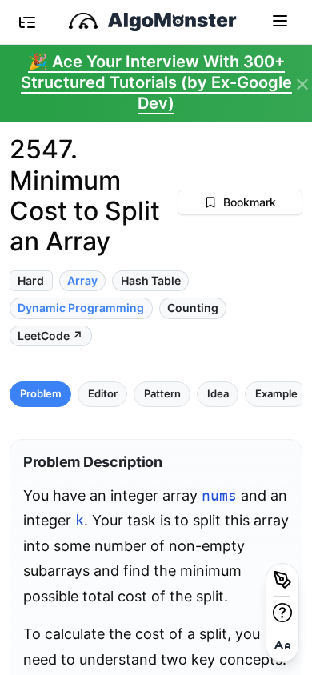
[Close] (302, 84)
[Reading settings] (282, 645)
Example (276, 394)
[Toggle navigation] (280, 20)
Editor (103, 394)
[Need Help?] (282, 613)
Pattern (162, 394)
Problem (41, 394)
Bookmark (249, 202)
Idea (218, 394)
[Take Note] (282, 580)
